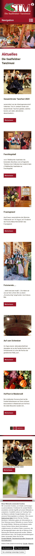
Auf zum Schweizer (12, 340)
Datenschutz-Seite (7, 518)
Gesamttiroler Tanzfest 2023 (16, 99)
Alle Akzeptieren (7, 548)
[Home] (17, 8)
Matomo (30, 543)
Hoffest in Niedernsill (13, 394)
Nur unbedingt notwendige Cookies (13, 552)
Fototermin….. (10, 285)
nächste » (20, 428)
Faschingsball (10, 154)
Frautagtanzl (9, 212)
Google (25, 543)
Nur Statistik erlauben (21, 548)
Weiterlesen (9, 120)
